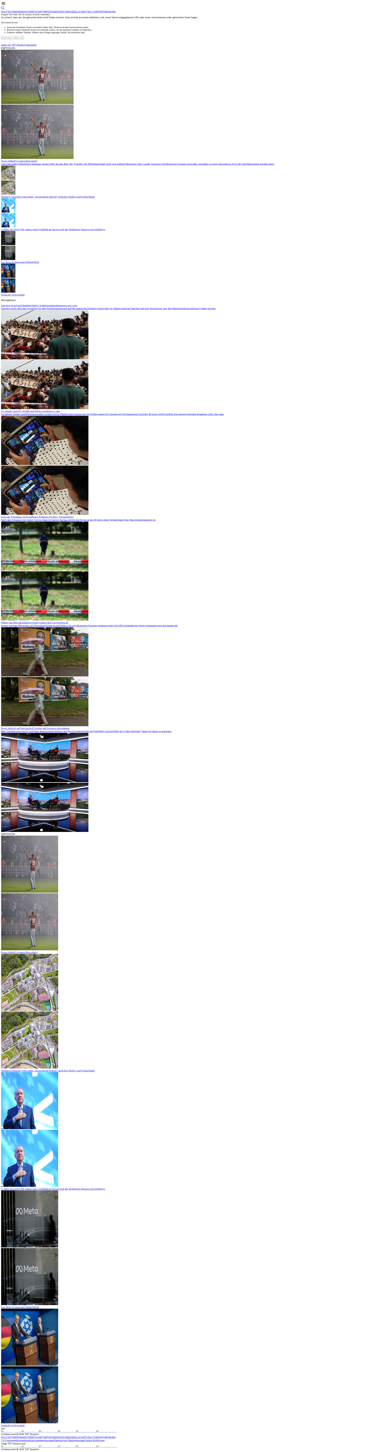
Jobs (27, 1440)
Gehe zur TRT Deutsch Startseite (18, 45)
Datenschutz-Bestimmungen (69, 1440)
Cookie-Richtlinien (95, 1440)
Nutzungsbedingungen (41, 1440)
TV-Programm (8, 1440)
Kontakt (20, 1440)
